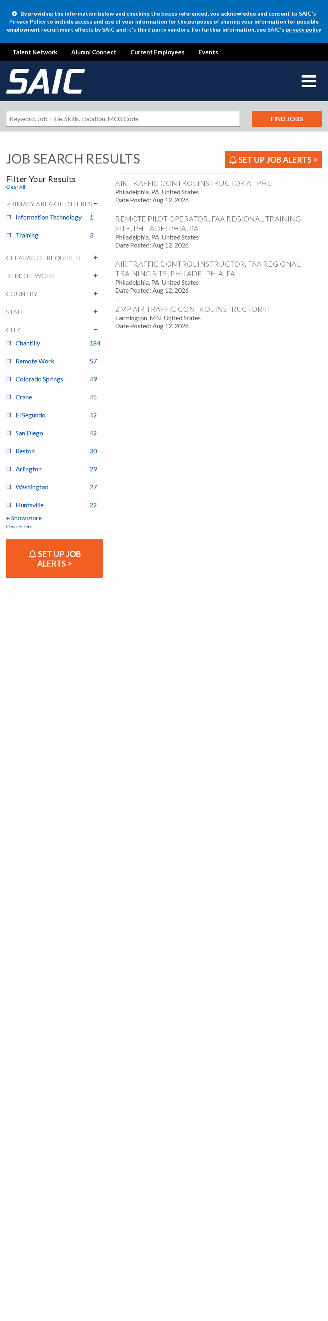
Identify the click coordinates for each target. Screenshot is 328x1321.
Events (208, 52)
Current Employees (157, 52)
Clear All (16, 187)
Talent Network (34, 52)
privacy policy (303, 29)
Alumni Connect (93, 52)
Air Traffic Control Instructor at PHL (193, 183)
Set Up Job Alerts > (277, 159)
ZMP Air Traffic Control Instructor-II (192, 309)
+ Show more (24, 517)
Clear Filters (19, 526)
